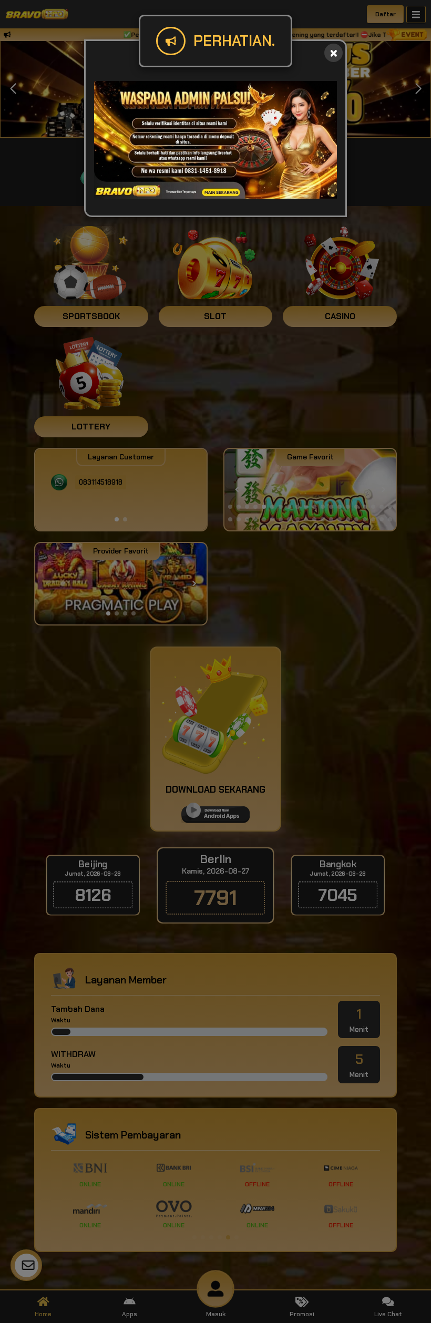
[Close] (333, 53)
